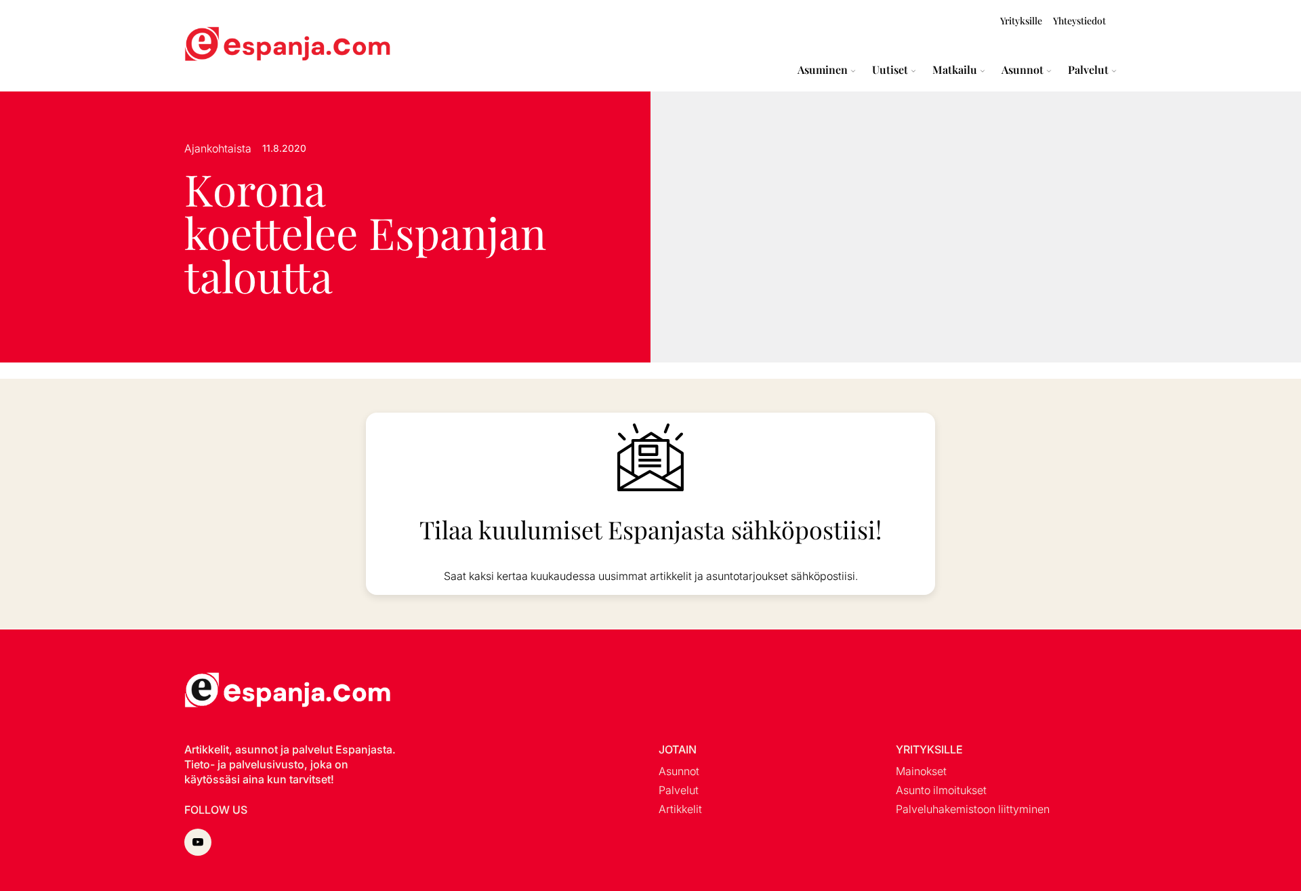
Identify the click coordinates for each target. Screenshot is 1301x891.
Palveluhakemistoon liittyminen (973, 809)
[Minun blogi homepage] (216, 45)
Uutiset (890, 69)
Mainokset (921, 771)
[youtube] (197, 842)
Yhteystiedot (1079, 20)
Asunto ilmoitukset (941, 790)
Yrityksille (1021, 20)
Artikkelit (680, 809)
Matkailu (954, 69)
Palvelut (1088, 69)
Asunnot (1022, 69)
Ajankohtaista (217, 148)
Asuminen (823, 69)
